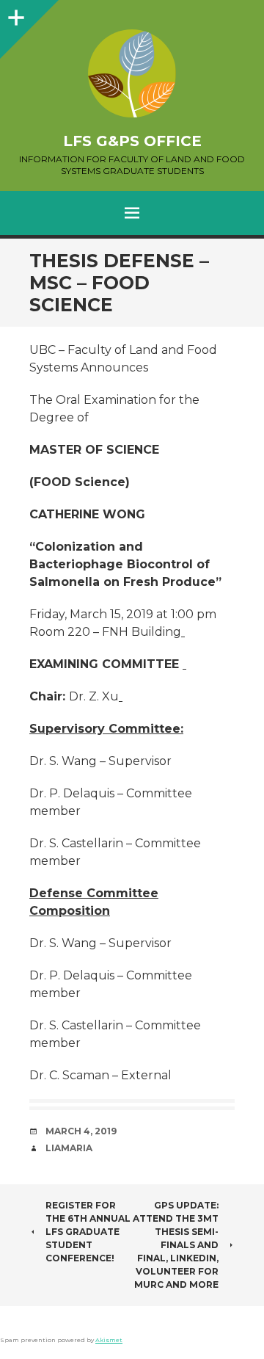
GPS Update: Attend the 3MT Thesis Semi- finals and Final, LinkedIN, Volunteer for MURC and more (176, 1245)
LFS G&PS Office (132, 141)
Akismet (108, 1340)
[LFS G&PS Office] (132, 73)
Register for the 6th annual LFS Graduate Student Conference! (88, 1232)
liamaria (68, 1147)
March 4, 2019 (81, 1131)
